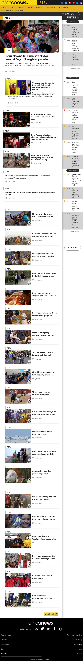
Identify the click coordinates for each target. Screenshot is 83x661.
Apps (80, 649)
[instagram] (60, 629)
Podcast (19, 11)
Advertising (78, 644)
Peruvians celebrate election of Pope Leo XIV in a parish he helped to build (44, 295)
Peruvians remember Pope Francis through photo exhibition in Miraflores (44, 314)
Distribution (5, 644)
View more (72, 247)
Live (67, 14)
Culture (30, 7)
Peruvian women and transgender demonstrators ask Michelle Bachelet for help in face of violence (44, 577)
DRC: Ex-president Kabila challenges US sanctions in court (75, 59)
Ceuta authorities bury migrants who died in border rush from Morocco (75, 132)
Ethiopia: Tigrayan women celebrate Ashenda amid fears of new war (75, 45)
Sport (21, 7)
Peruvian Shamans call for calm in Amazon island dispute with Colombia (44, 235)
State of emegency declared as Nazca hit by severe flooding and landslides (43, 334)
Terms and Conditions (74, 635)
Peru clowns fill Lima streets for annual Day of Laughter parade (26, 57)
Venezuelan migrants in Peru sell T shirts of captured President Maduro (43, 86)
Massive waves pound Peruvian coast (42, 433)
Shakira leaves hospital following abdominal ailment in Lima (42, 354)
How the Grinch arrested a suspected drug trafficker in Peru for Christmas (44, 453)
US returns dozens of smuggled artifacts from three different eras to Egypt (75, 116)
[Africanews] (14, 2)
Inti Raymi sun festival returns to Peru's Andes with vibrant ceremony (43, 255)
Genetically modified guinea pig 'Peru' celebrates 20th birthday (43, 473)
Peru (8, 50)
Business (12, 7)
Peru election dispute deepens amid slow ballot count (43, 117)
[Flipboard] (49, 629)
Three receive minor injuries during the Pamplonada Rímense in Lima (43, 393)
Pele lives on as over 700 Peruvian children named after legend (43, 518)
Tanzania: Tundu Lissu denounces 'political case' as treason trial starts (76, 162)
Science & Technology (46, 7)
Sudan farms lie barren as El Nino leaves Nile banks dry (75, 102)
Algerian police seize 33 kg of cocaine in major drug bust (75, 193)
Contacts (4, 640)
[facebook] (55, 629)
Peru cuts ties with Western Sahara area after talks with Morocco (44, 538)
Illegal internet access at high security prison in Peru (43, 374)
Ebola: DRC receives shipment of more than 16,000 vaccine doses (75, 147)
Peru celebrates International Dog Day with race (42, 597)
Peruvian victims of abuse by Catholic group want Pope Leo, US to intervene (44, 275)
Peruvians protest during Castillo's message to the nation (43, 557)
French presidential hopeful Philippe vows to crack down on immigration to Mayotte (75, 220)
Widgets (4, 654)
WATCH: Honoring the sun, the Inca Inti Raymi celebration (44, 498)
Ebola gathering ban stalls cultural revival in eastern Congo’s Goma (75, 88)
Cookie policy (77, 640)
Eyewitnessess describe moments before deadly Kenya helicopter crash (76, 180)
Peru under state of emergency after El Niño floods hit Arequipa (42, 157)
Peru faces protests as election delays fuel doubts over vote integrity (43, 137)
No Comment (63, 7)
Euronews (78, 654)
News (3, 7)
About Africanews (7, 635)
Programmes (7, 11)
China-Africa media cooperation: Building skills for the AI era (76, 205)
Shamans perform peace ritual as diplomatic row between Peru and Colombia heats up (43, 215)
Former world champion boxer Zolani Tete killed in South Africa (76, 31)
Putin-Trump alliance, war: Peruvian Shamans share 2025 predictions (44, 413)
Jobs (2, 649)
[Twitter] (43, 629)
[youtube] (37, 629)
